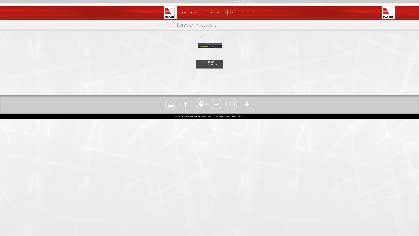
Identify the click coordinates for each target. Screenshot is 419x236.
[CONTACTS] (231, 104)
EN (248, 2)
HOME (184, 12)
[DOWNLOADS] (247, 104)
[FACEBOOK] (185, 104)
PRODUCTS (195, 12)
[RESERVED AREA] (216, 104)
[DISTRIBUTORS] (201, 104)
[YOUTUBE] (170, 104)
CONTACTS (234, 12)
